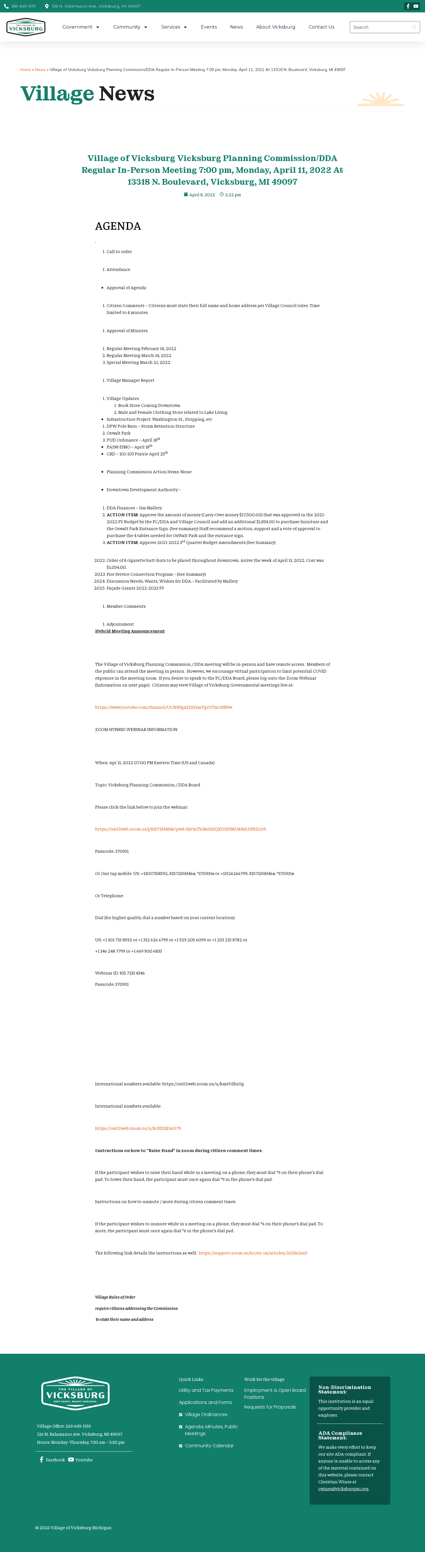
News (236, 27)
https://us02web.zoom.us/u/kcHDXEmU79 (138, 1128)
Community (127, 27)
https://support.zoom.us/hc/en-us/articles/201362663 (253, 1252)
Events (209, 27)
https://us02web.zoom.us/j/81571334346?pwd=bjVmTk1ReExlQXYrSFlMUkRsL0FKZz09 (180, 828)
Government (77, 27)
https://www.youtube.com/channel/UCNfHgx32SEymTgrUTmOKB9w (163, 707)
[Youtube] (416, 6)
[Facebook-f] (408, 6)
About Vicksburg (275, 27)
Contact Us (321, 27)
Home (25, 69)
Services (170, 27)
